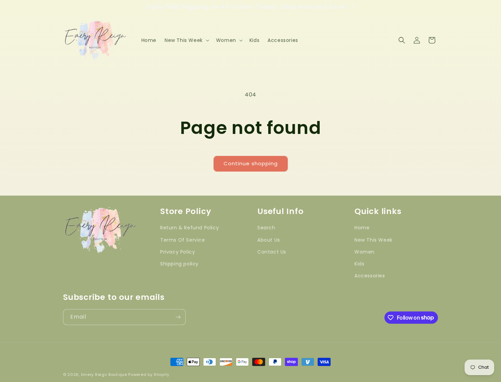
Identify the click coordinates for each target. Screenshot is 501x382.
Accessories (369, 276)
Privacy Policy (177, 251)
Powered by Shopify (148, 374)
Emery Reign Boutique (104, 374)
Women (364, 251)
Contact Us (271, 251)
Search (266, 228)
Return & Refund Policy (189, 228)
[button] (186, 40)
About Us (268, 239)
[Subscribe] (177, 317)
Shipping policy (179, 263)
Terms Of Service (182, 239)
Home (361, 228)
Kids (359, 263)
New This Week (373, 239)
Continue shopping (251, 163)
